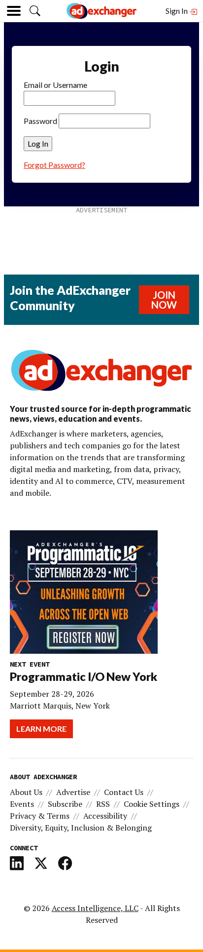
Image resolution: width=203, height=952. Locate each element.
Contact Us (123, 792)
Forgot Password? (54, 164)
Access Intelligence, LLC (95, 908)
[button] (35, 10)
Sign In (177, 10)
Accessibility (105, 815)
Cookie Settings (151, 803)
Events (22, 803)
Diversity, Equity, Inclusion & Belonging (81, 827)
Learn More (41, 728)
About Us (26, 792)
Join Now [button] (164, 300)
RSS (103, 803)
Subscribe (65, 803)
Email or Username (55, 84)
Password (40, 120)
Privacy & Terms (39, 815)
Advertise (73, 792)
